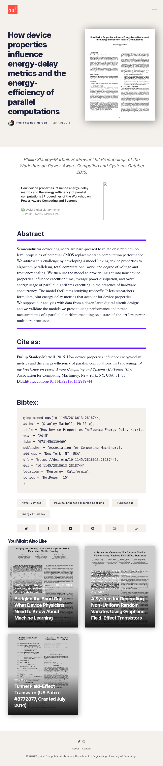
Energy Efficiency (33, 514)
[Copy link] (136, 528)
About (75, 748)
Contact (86, 748)
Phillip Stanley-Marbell (31, 122)
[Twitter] (79, 741)
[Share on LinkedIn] (70, 528)
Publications (125, 502)
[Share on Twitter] (26, 528)
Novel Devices (32, 502)
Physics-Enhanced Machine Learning (79, 502)
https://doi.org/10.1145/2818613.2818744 (58, 381)
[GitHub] (84, 741)
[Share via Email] (114, 528)
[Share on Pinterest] (92, 528)
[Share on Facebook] (48, 528)
